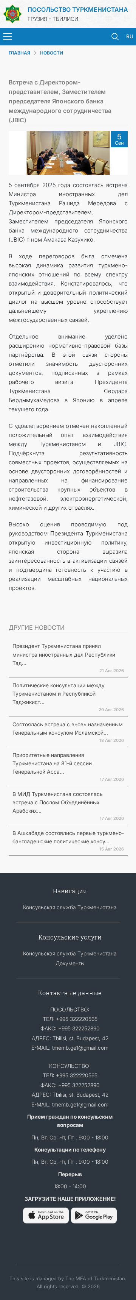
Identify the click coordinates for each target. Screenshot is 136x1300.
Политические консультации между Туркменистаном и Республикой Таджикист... (58, 693)
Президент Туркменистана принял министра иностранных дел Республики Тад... (63, 654)
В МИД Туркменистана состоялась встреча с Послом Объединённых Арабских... (57, 802)
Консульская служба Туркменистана (70, 907)
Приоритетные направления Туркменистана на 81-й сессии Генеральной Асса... (52, 763)
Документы (70, 963)
